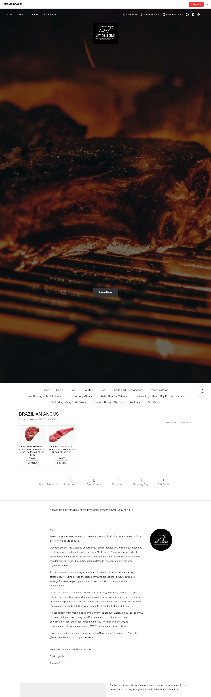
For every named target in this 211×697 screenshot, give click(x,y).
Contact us (50, 14)
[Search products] (202, 391)
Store (9, 14)
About (21, 14)
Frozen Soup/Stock (80, 396)
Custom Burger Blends (108, 402)
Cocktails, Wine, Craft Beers (68, 402)
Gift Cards (154, 402)
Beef (46, 390)
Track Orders (94, 484)
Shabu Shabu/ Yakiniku (114, 396)
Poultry (88, 390)
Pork (73, 390)
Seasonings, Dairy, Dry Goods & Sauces (161, 396)
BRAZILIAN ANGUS (49, 419)
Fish (102, 390)
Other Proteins (159, 390)
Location (34, 14)
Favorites (117, 484)
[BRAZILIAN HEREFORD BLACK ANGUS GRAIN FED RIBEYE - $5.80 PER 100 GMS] (32, 434)
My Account (70, 484)
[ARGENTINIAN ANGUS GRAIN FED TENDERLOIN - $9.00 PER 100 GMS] (61, 434)
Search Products (47, 484)
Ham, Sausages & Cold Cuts (43, 396)
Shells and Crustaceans (127, 390)
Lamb (59, 390)
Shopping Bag (140, 484)
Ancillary (134, 402)
